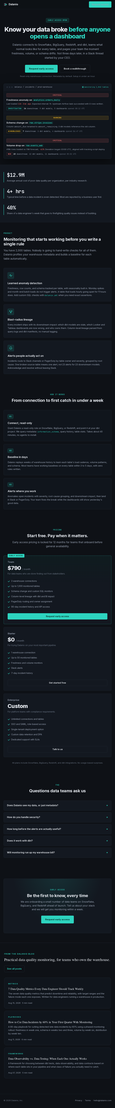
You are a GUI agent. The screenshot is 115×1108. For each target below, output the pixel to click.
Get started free (57, 682)
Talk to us (57, 749)
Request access (100, 4)
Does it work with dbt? (20, 840)
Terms (88, 1100)
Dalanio (13, 4)
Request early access (41, 68)
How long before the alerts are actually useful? (34, 829)
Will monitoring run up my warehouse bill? (31, 852)
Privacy (78, 1100)
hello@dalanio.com (102, 1100)
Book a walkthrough (75, 68)
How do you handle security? (23, 817)
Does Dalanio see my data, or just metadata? (32, 805)
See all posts (14, 968)
